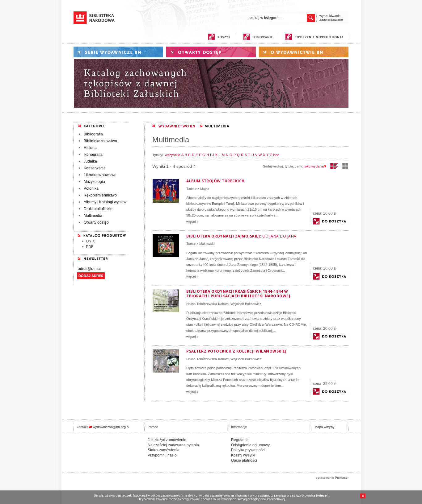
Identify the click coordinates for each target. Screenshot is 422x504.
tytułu (289, 166)
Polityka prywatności (248, 450)
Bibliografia (93, 134)
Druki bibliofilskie (98, 209)
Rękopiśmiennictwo (100, 195)
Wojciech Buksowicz (245, 304)
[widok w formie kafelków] (345, 166)
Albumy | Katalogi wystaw (105, 202)
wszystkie (172, 155)
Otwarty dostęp (96, 222)
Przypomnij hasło (162, 455)
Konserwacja (95, 168)
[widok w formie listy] (334, 166)
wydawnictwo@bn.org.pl (111, 427)
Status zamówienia (163, 450)
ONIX (90, 241)
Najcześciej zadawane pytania (173, 445)
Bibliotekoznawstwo (100, 141)
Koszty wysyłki (243, 455)
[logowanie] (259, 37)
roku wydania (314, 166)
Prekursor (341, 477)
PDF (89, 247)
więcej (322, 495)
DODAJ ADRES (90, 276)
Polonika (91, 188)
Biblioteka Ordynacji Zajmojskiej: (241, 236)
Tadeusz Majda (197, 189)
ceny (298, 166)
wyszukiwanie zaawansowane (331, 17)
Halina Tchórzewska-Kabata (207, 304)
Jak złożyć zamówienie (167, 440)
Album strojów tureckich (215, 181)
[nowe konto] (315, 37)
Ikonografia (93, 154)
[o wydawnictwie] (303, 52)
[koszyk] (219, 37)
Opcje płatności (244, 460)
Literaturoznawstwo (100, 175)
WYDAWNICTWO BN (176, 126)
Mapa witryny (324, 427)
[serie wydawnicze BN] (118, 52)
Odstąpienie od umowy (250, 445)
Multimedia (93, 215)
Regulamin (240, 440)
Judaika (90, 161)
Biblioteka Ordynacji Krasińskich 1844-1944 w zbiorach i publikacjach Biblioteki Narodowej (238, 294)
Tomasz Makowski (200, 244)
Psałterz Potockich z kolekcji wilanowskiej (236, 351)
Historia (90, 148)
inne (276, 155)
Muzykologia (94, 182)
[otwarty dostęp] (211, 52)
